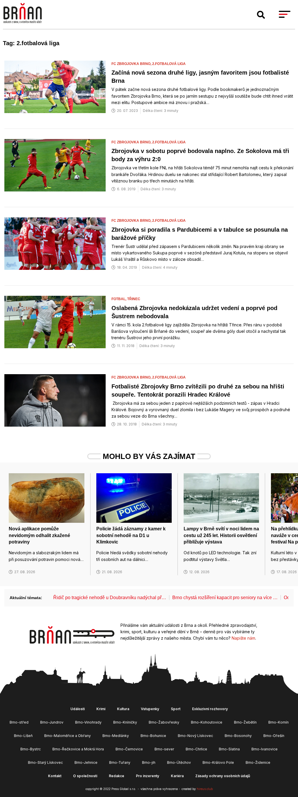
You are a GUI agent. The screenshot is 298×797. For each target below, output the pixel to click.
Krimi (100, 709)
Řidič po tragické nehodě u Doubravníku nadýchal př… (109, 597)
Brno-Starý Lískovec (45, 762)
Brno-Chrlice (196, 749)
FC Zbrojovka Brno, (131, 64)
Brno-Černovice (129, 749)
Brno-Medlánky (115, 735)
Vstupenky (150, 709)
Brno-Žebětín (245, 722)
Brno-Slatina (229, 749)
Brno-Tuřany (119, 762)
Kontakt (54, 776)
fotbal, (119, 299)
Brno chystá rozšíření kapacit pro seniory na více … (225, 597)
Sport (175, 709)
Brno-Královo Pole (218, 762)
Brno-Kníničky (125, 722)
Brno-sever (164, 749)
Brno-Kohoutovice (206, 722)
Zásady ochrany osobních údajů (222, 776)
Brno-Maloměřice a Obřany (67, 735)
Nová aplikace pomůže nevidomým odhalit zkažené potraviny (39, 535)
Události (77, 709)
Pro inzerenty (147, 776)
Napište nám (243, 638)
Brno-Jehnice (85, 762)
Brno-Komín (278, 722)
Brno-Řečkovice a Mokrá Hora (78, 749)
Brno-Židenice (258, 762)
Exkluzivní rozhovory (210, 709)
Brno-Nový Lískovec (195, 735)
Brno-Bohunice (153, 735)
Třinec (133, 299)
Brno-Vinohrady (88, 722)
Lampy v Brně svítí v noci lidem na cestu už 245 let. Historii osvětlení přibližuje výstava (221, 535)
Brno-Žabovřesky (164, 722)
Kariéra (177, 776)
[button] (261, 15)
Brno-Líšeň (23, 735)
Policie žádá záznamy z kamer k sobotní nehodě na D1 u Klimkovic (131, 535)
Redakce (116, 776)
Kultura (123, 709)
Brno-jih (148, 762)
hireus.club (205, 789)
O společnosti (85, 776)
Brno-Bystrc (30, 749)
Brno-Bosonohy (238, 735)
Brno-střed (19, 722)
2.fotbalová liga (169, 64)
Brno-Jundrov (51, 722)
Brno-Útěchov (179, 762)
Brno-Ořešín (273, 735)
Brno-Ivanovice (264, 749)
